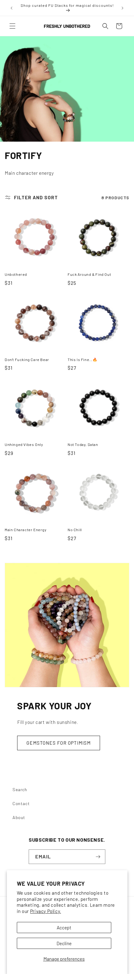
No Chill (75, 529)
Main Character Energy (26, 529)
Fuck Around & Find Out (89, 274)
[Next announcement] (122, 8)
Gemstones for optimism (58, 743)
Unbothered (16, 274)
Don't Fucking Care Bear (27, 359)
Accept (64, 927)
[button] (12, 26)
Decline (64, 943)
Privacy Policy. (45, 911)
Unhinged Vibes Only (24, 444)
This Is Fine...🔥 (83, 359)
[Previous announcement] (11, 8)
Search (19, 789)
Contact (21, 803)
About (18, 817)
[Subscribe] (98, 856)
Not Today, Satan (83, 444)
